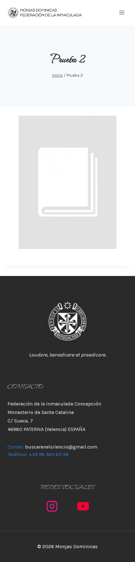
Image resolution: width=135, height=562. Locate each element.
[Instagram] (52, 506)
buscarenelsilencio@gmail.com (61, 447)
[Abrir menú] (121, 12)
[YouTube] (83, 506)
